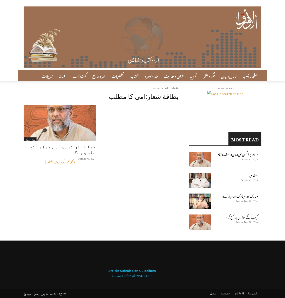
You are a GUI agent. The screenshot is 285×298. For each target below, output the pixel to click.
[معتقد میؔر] (200, 180)
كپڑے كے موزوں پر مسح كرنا (242, 216)
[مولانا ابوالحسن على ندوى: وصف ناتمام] (200, 159)
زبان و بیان (30, 139)
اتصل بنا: (118, 276)
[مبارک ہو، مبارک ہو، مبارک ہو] (200, 201)
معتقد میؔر (253, 175)
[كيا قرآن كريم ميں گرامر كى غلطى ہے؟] (60, 123)
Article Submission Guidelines (132, 271)
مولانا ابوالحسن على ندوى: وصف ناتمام (237, 154)
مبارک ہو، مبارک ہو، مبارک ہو (239, 196)
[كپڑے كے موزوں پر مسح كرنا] (200, 222)
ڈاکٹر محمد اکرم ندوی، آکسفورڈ (60, 161)
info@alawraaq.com (138, 276)
